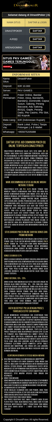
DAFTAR (37, 31)
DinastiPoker (22, 419)
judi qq (45, 151)
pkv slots (27, 189)
